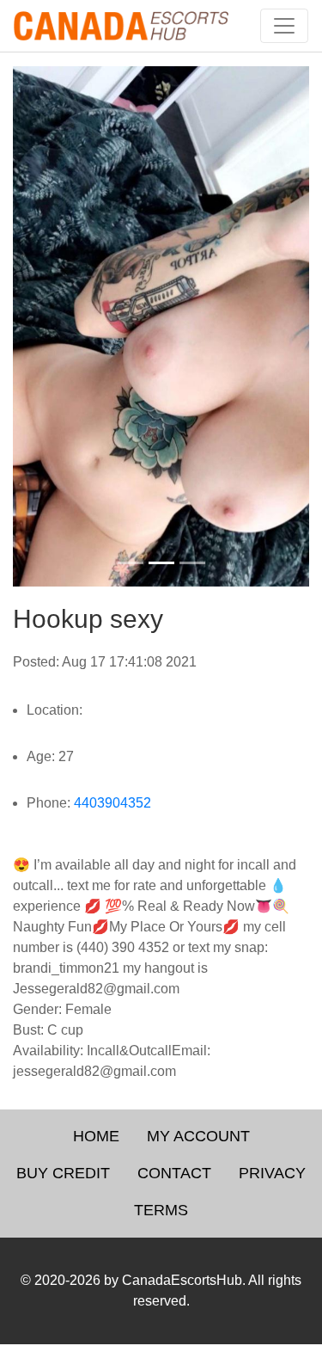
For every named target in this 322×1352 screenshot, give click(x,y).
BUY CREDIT (63, 1173)
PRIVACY (272, 1173)
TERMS (161, 1210)
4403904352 (112, 803)
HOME (96, 1136)
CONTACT (174, 1173)
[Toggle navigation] (284, 26)
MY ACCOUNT (198, 1136)
